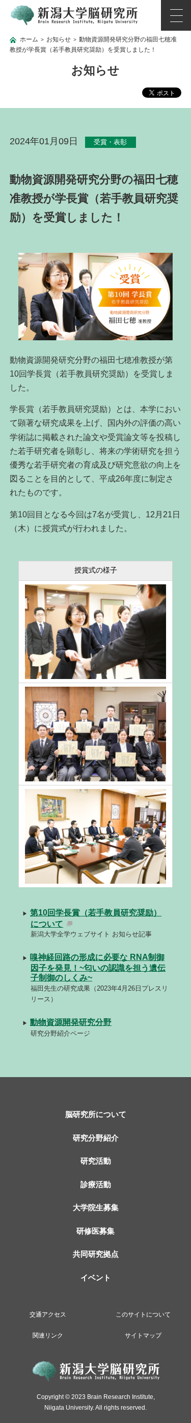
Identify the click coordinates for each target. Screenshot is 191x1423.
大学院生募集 (96, 1207)
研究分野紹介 (96, 1137)
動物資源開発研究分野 (71, 1022)
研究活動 (95, 1160)
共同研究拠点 (96, 1254)
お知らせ (58, 39)
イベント (95, 1277)
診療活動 (95, 1184)
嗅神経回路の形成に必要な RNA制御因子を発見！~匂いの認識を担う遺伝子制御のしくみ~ (98, 967)
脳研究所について (95, 1114)
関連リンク (48, 1335)
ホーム (29, 39)
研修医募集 (95, 1231)
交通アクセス (48, 1314)
